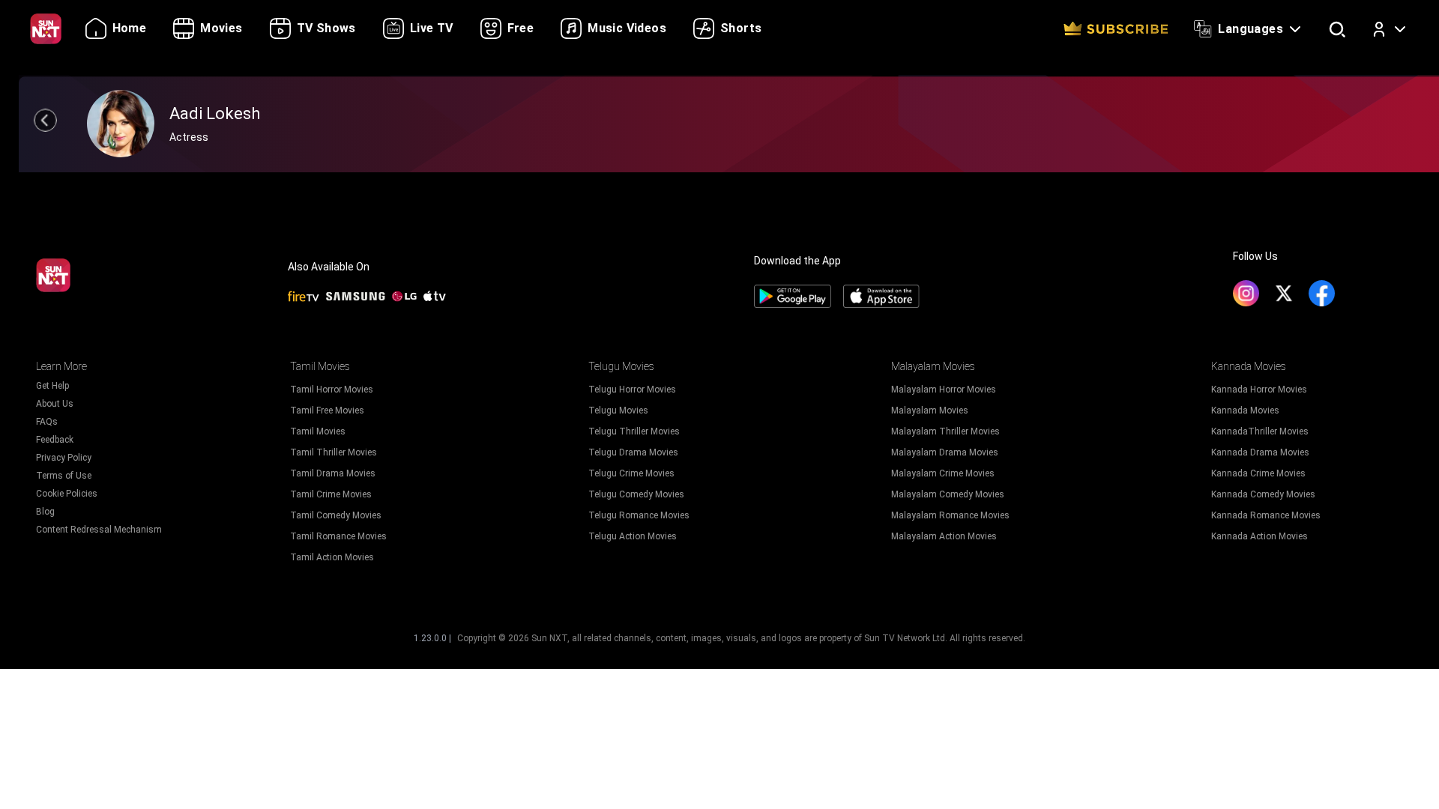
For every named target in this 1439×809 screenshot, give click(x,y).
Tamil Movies (318, 431)
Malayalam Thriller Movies (945, 431)
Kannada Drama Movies (1260, 452)
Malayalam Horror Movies (943, 389)
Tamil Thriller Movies (333, 452)
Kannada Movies (1245, 410)
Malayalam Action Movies (944, 536)
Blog (45, 511)
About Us (54, 404)
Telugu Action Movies (632, 536)
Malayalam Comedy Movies (947, 494)
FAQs (47, 421)
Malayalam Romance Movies (950, 515)
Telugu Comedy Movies (636, 494)
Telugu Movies (618, 410)
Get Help (52, 386)
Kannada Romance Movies (1266, 515)
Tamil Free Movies (327, 410)
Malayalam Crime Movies (943, 473)
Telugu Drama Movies (633, 452)
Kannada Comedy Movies (1263, 494)
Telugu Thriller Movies (634, 431)
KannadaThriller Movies (1260, 431)
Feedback (54, 439)
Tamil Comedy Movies (335, 515)
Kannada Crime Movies (1258, 473)
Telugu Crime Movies (631, 473)
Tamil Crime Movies (331, 494)
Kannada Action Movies (1259, 536)
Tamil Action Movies (332, 557)
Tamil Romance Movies (338, 536)
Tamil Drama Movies (332, 473)
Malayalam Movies (929, 410)
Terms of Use (63, 475)
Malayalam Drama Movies (944, 452)
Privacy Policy (63, 457)
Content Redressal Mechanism (99, 529)
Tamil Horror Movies (331, 389)
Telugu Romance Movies (639, 515)
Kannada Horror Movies (1259, 389)
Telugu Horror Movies (632, 389)
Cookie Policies (66, 493)
